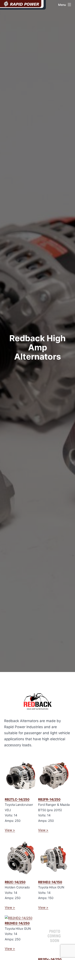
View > (10, 830)
